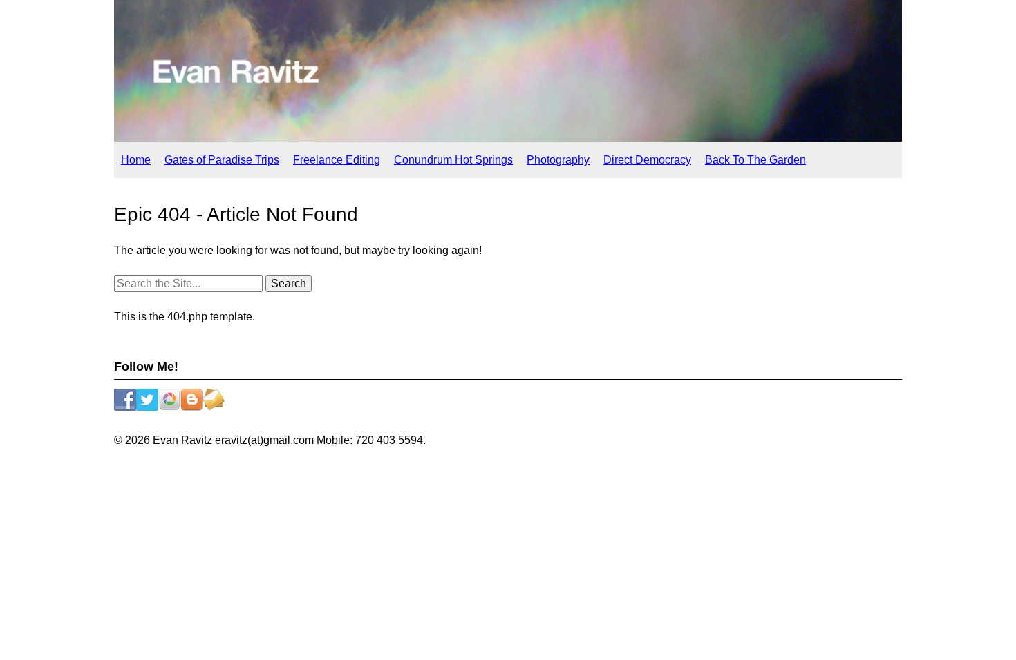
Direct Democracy (647, 160)
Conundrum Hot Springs (453, 160)
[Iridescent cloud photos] (508, 138)
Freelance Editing (336, 160)
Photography (558, 160)
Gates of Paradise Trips (221, 160)
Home (136, 160)
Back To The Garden (755, 160)
